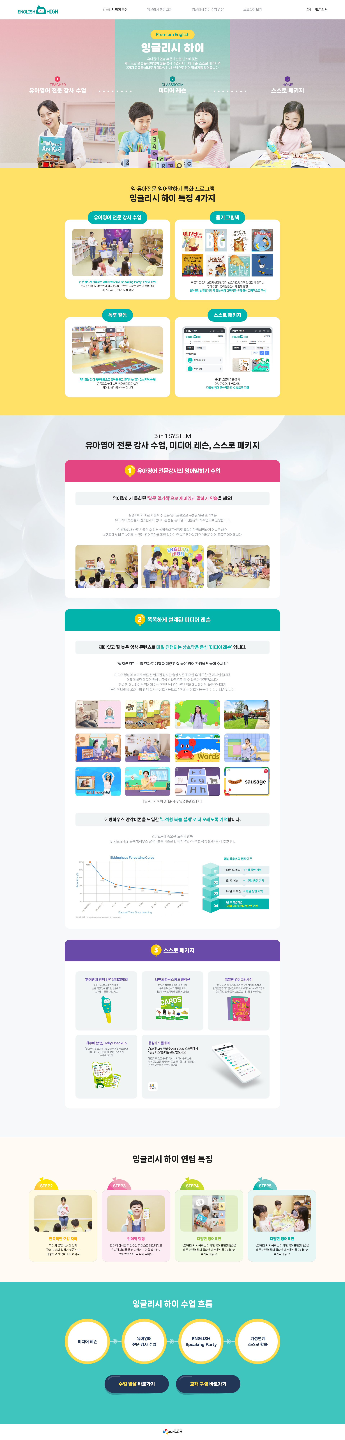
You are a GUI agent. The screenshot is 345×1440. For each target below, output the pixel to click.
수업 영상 (208, 9)
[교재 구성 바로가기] (208, 1385)
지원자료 (319, 9)
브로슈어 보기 (252, 9)
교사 (308, 9)
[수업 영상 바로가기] (137, 1385)
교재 (159, 9)
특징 (114, 9)
